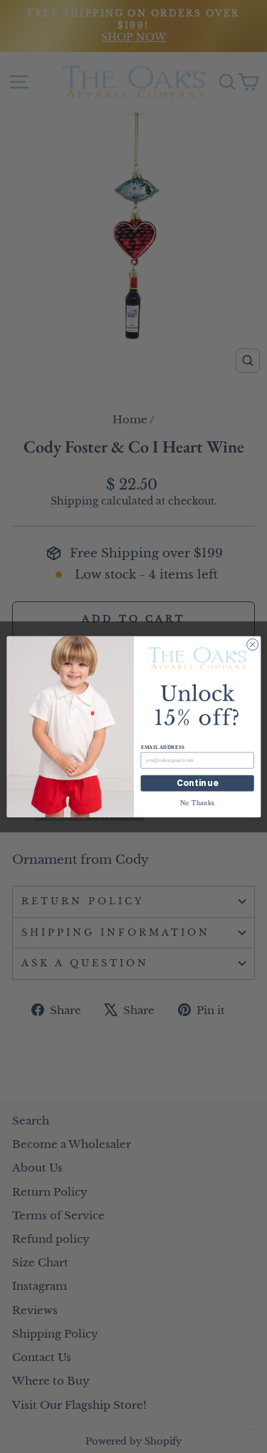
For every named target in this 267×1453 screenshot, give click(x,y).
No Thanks (196, 802)
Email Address (162, 747)
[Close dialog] (252, 644)
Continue (197, 783)
